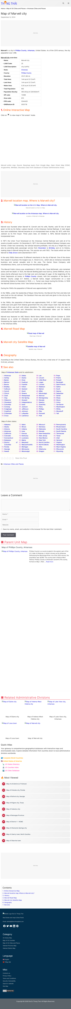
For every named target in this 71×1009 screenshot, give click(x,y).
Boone (6, 384)
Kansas (24, 433)
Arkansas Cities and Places (36, 8)
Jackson (25, 407)
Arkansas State (13, 372)
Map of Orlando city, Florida (15, 790)
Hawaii (6, 451)
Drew (23, 380)
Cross (6, 416)
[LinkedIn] (14, 926)
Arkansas (31, 50)
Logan (41, 382)
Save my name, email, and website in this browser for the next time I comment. (32, 529)
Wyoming (59, 451)
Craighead (8, 409)
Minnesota (25, 449)
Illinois (24, 427)
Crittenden (8, 413)
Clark (6, 396)
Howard (24, 400)
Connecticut (8, 438)
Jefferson (25, 409)
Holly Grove (13, 253)
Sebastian (59, 393)
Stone (58, 400)
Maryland (25, 442)
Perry (41, 407)
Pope (58, 375)
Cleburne (7, 400)
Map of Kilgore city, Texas (15, 803)
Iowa (23, 431)
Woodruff (59, 411)
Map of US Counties (9, 940)
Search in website (8, 983)
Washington (60, 407)
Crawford (7, 411)
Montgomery (43, 398)
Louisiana (25, 438)
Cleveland (7, 402)
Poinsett (42, 413)
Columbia (7, 404)
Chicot (6, 393)
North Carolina (44, 442)
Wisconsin (60, 449)
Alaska (6, 427)
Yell (57, 413)
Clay (5, 398)
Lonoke (41, 384)
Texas (58, 436)
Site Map (5, 986)
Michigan (25, 447)
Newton (41, 402)
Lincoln (41, 378)
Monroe (41, 396)
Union (58, 402)
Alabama (7, 424)
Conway (7, 407)
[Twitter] (7, 926)
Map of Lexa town (12, 738)
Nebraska (42, 429)
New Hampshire (44, 433)
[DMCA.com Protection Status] (8, 991)
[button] (63, 3)
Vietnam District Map (9, 948)
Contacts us (6, 973)
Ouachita (42, 404)
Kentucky (25, 436)
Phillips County (21, 50)
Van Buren (60, 404)
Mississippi (43, 393)
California (7, 433)
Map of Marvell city (35, 738)
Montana (42, 427)
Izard (23, 404)
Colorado (7, 436)
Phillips (41, 409)
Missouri (42, 424)
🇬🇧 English (6, 959)
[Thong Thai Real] (9, 3)
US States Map (7, 938)
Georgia (7, 449)
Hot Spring (25, 398)
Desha (24, 378)
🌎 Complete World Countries (12, 758)
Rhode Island (60, 427)
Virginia (59, 442)
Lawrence (25, 416)
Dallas (24, 375)
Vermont (59, 440)
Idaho (24, 424)
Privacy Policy (7, 976)
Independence (27, 402)
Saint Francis (60, 384)
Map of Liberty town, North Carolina (18, 834)
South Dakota (61, 431)
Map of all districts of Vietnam (16, 784)
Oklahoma (42, 449)
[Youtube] (10, 926)
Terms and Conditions (9, 978)
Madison (42, 387)
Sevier (58, 396)
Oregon (41, 451)
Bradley (7, 387)
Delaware (7, 440)
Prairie (58, 378)
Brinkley (52, 248)
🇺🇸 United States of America (11, 761)
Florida (6, 447)
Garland (24, 389)
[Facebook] (4, 926)
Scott (58, 389)
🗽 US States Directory (11, 764)
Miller (41, 391)
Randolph (59, 382)
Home (3, 8)
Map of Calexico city (13, 809)
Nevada (41, 400)
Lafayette (25, 413)
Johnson (25, 411)
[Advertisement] (35, 33)
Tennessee (60, 433)
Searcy (58, 391)
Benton (6, 382)
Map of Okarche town (13, 840)
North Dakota (44, 444)
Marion (41, 389)
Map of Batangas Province (15, 815)
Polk (40, 416)
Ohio (40, 447)
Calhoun (7, 389)
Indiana (24, 429)
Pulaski (58, 380)
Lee (40, 375)
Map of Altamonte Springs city (16, 828)
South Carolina (61, 429)
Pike (40, 411)
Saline (58, 387)
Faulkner (25, 382)
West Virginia (61, 447)
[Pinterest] (17, 926)
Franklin (24, 384)
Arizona (7, 429)
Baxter (6, 380)
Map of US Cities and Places (16, 8)
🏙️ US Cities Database (10, 771)
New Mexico (43, 438)
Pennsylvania (61, 424)
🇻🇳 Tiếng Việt (7, 962)
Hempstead (26, 396)
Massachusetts (27, 444)
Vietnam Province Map (9, 945)
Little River (42, 380)
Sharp (58, 398)
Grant (24, 391)
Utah (58, 438)
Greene (24, 393)
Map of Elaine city (12, 717)
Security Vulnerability (9, 981)
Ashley (6, 378)
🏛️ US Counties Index (10, 767)
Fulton (24, 387)
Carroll (6, 391)
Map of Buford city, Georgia (15, 796)
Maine (24, 440)
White (58, 409)
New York (42, 440)
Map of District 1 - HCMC (14, 822)
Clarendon (42, 248)
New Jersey (43, 436)
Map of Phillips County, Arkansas (17, 547)
